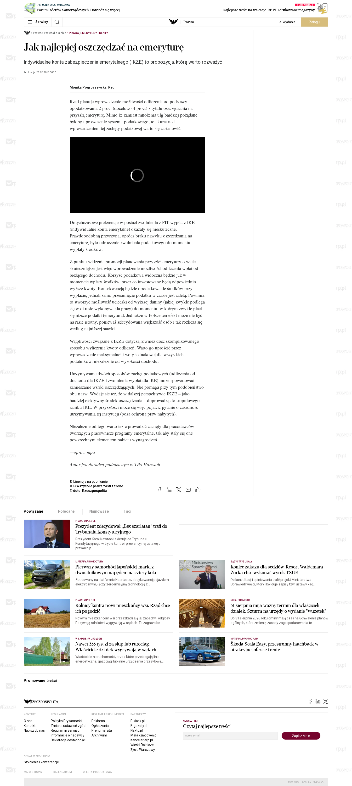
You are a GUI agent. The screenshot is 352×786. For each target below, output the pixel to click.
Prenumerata (101, 730)
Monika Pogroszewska (88, 87)
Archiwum (99, 735)
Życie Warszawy (143, 750)
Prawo (188, 22)
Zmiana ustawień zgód (68, 726)
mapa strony (33, 772)
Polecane (66, 511)
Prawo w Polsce (85, 521)
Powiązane (33, 511)
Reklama (98, 721)
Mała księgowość (143, 735)
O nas (28, 721)
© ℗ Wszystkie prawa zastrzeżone (96, 486)
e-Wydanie (287, 22)
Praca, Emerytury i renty (88, 33)
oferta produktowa (97, 772)
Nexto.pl (137, 730)
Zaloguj (314, 22)
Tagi (127, 511)
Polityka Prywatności (66, 721)
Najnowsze (99, 511)
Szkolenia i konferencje (41, 762)
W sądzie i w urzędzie (88, 638)
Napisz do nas (34, 730)
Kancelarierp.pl (142, 740)
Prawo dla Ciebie (55, 33)
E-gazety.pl (139, 726)
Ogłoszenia (100, 726)
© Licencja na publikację (89, 481)
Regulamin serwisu (65, 730)
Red (111, 87)
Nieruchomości (240, 600)
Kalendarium (62, 772)
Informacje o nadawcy (67, 735)
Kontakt (29, 726)
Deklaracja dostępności (68, 740)
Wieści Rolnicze (142, 745)
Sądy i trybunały (241, 561)
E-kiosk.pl (138, 721)
